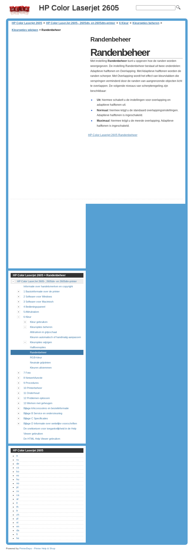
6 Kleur (124, 23)
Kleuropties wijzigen (25, 30)
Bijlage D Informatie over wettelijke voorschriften (50, 423)
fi (17, 534)
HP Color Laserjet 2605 (19, 10)
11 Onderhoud (31, 393)
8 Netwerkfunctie (33, 377)
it (17, 502)
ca (17, 495)
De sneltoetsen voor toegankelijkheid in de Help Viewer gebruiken (50, 431)
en (17, 526)
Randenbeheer (38, 352)
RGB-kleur (36, 357)
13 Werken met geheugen (38, 403)
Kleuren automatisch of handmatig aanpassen (55, 337)
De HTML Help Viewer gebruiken (42, 438)
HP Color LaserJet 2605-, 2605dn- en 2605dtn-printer (80, 23)
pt (17, 487)
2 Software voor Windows (38, 296)
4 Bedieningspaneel (34, 306)
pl (17, 518)
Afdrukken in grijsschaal (43, 332)
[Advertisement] (49, 67)
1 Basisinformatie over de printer (42, 291)
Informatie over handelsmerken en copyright (48, 286)
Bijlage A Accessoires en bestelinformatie (46, 408)
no (17, 483)
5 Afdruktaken (31, 311)
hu (17, 479)
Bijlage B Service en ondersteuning (43, 413)
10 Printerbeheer (33, 388)
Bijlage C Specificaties (36, 418)
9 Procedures (31, 382)
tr (17, 455)
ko (17, 471)
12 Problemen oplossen (37, 398)
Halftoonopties (38, 347)
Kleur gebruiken (38, 322)
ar (17, 499)
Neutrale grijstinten (40, 362)
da (17, 530)
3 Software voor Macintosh (38, 301)
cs (17, 467)
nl (17, 522)
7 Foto (27, 372)
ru (17, 459)
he (17, 538)
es (17, 475)
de (17, 463)
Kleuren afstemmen (41, 367)
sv (17, 491)
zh (17, 514)
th (17, 506)
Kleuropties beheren (146, 23)
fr (17, 510)
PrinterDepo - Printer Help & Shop (37, 548)
